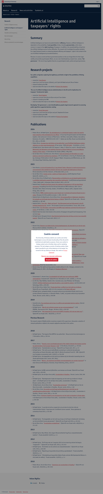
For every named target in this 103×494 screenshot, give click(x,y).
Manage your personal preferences (51, 256)
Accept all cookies (51, 260)
